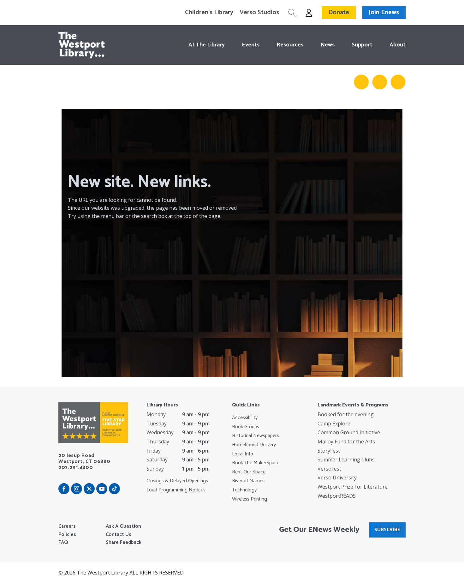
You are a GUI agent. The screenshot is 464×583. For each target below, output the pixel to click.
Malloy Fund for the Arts (346, 441)
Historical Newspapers (255, 436)
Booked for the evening (346, 414)
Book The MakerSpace (255, 463)
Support (362, 45)
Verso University (337, 477)
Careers (67, 526)
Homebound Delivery (254, 445)
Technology (244, 490)
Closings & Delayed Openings (177, 481)
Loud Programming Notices (175, 490)
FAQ (63, 542)
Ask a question (123, 526)
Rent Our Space (248, 472)
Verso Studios (259, 13)
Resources (290, 45)
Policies (67, 535)
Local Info (242, 454)
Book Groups (245, 427)
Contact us (118, 535)
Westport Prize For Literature (353, 486)
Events (250, 45)
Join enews (384, 12)
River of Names (248, 481)
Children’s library (209, 13)
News (327, 45)
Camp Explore (334, 423)
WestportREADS (337, 495)
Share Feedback (123, 542)
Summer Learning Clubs (346, 459)
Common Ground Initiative (349, 432)
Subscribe (387, 530)
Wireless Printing (249, 499)
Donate (338, 12)
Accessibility (245, 418)
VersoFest (329, 468)
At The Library (206, 45)
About (398, 45)
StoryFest (329, 450)
